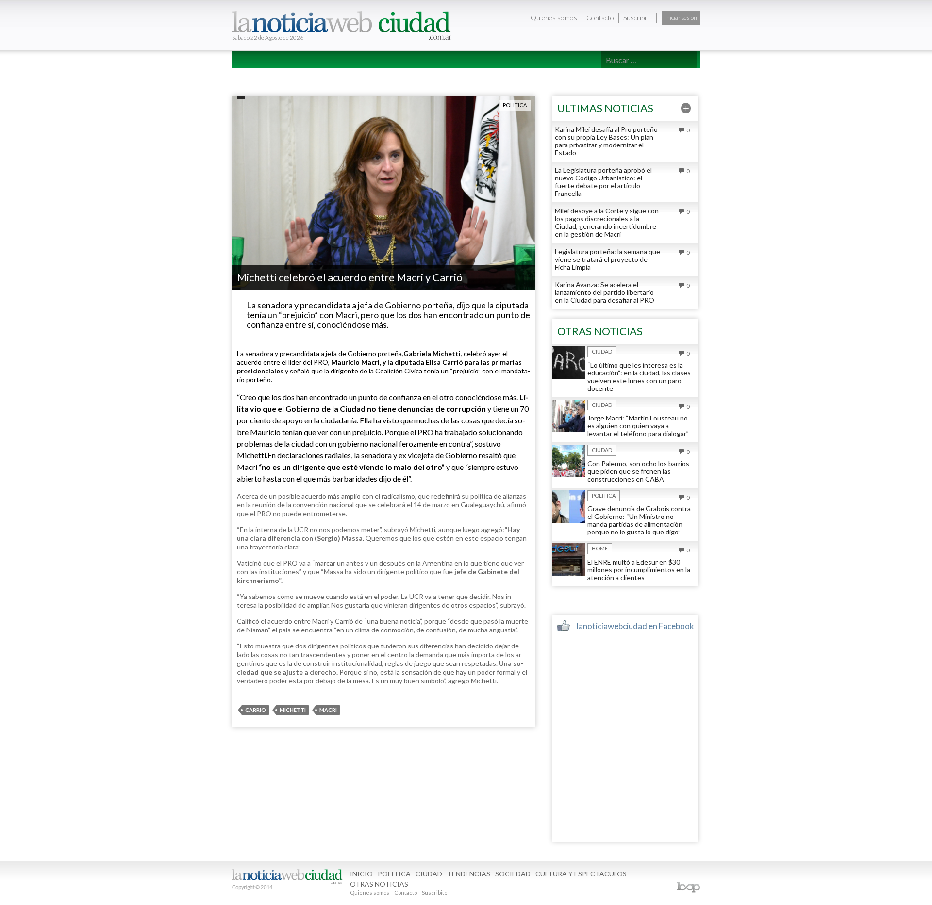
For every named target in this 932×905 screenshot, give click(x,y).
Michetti (293, 710)
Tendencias (372, 77)
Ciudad (327, 77)
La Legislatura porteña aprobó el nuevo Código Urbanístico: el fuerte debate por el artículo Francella (603, 181)
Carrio (255, 710)
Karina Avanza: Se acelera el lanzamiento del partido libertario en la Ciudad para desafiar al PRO (604, 292)
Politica (287, 77)
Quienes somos (554, 18)
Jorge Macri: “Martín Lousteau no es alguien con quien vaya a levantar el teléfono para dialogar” (638, 425)
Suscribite (637, 18)
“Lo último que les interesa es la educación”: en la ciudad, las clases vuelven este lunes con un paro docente (639, 376)
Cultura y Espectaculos (494, 77)
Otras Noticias (578, 77)
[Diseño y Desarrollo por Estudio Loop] (688, 887)
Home (600, 548)
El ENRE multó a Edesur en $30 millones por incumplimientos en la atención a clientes (638, 570)
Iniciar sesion (681, 17)
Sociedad (421, 77)
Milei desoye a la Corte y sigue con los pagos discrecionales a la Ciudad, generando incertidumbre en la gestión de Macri (607, 222)
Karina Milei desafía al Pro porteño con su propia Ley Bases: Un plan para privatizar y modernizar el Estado (606, 141)
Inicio (250, 77)
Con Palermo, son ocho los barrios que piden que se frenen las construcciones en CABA (638, 471)
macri (328, 710)
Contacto (600, 18)
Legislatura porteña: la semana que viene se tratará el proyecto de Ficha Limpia (607, 259)
